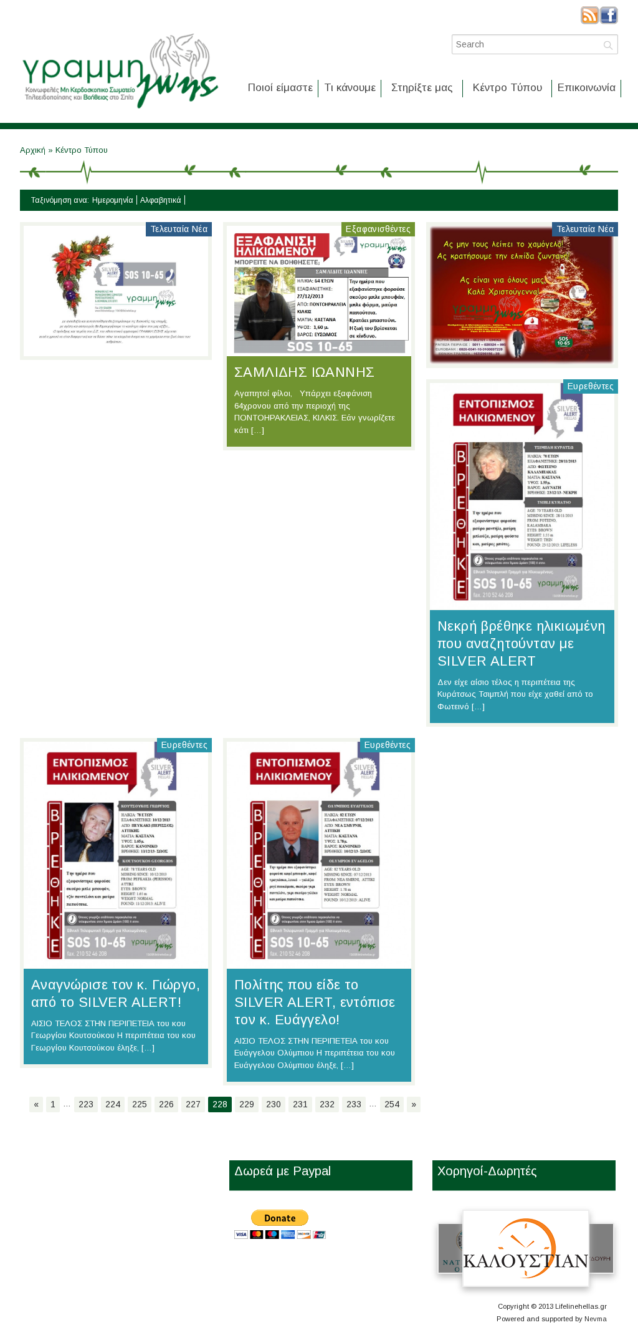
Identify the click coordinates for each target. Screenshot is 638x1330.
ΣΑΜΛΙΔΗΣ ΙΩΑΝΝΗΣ (304, 372)
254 (391, 1104)
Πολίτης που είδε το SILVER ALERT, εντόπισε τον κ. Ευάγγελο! (315, 1002)
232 (327, 1104)
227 (193, 1104)
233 (353, 1104)
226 (166, 1104)
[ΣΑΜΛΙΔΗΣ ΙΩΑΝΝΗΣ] (319, 350)
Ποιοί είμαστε (280, 88)
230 (273, 1104)
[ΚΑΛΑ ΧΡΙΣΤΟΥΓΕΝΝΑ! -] (522, 358)
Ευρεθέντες (591, 386)
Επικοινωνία (587, 88)
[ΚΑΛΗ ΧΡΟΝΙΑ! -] (116, 350)
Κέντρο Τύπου (507, 88)
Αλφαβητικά (160, 200)
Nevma (595, 1319)
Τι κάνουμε (350, 88)
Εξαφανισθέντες (378, 229)
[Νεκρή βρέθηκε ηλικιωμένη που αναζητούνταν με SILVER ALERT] (522, 603)
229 (246, 1104)
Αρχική (34, 150)
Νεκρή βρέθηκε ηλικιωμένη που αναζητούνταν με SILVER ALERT (521, 643)
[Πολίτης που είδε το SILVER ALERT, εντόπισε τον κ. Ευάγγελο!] (319, 962)
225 (139, 1104)
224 (112, 1104)
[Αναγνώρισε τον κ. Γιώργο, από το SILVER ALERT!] (116, 962)
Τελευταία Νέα (178, 229)
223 (86, 1104)
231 (300, 1104)
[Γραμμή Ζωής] (119, 109)
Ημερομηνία (112, 200)
